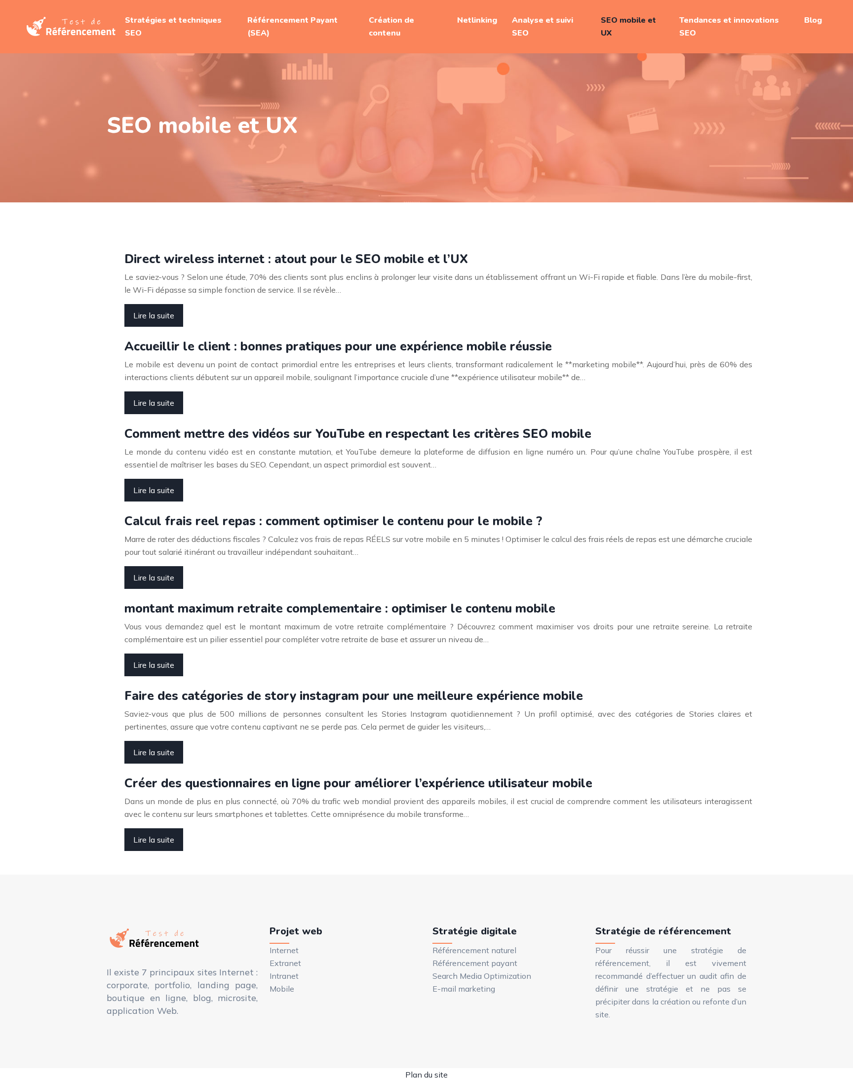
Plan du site (426, 1075)
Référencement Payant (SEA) (292, 27)
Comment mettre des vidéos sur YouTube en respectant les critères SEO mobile (357, 433)
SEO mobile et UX (628, 27)
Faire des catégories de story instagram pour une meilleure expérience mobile (353, 696)
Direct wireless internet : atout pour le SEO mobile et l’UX (296, 259)
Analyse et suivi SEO (542, 27)
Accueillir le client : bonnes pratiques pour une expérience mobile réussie (338, 346)
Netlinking (477, 20)
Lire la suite (153, 315)
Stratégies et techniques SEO (173, 27)
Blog (813, 20)
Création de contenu (391, 27)
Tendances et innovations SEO (729, 27)
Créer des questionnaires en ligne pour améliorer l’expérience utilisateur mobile (358, 783)
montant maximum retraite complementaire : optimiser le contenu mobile (339, 608)
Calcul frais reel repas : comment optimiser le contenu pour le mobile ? (333, 521)
